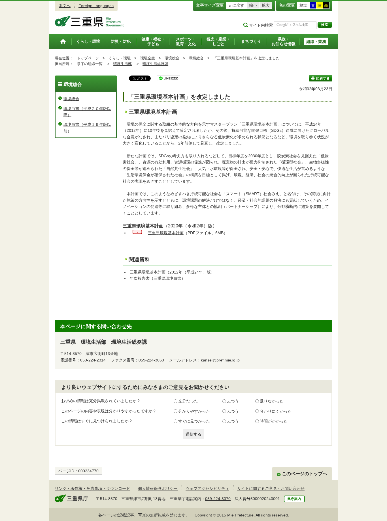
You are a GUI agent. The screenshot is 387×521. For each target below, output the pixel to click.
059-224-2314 (93, 360)
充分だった (188, 401)
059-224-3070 (218, 498)
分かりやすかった (194, 411)
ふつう (233, 401)
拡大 (266, 5)
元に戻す (236, 5)
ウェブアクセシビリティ (207, 488)
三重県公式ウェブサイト (89, 21)
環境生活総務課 (155, 64)
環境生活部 (122, 64)
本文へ (65, 5)
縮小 (253, 5)
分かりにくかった (276, 411)
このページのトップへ (304, 473)
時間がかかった (274, 421)
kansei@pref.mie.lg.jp (220, 360)
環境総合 (172, 58)
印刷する (320, 78)
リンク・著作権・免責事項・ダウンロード (92, 488)
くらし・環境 (120, 58)
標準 (303, 5)
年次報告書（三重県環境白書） (157, 278)
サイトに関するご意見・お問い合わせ (271, 488)
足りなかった (272, 401)
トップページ (88, 58)
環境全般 (147, 58)
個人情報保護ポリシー (158, 488)
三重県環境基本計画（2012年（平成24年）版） (174, 272)
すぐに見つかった (194, 421)
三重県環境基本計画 (166, 233)
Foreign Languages (96, 5)
